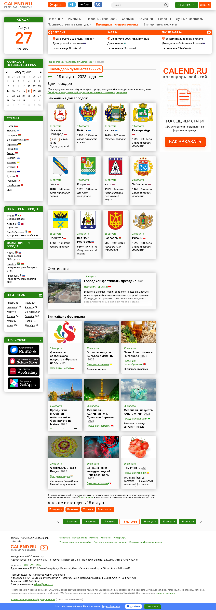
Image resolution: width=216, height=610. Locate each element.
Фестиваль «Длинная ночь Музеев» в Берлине (100, 413)
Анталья (12, 224)
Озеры (81, 184)
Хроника (128, 19)
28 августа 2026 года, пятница (130, 38)
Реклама (93, 537)
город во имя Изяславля (112, 248)
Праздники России (60, 368)
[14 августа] (58, 522)
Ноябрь (29, 321)
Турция (11, 176)
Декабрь (30, 325)
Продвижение (79, 537)
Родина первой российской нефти (114, 196)
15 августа (71, 521)
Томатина (131, 467)
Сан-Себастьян (15, 232)
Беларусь (12, 135)
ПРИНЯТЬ (152, 606)
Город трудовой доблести (59, 148)
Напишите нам (86, 497)
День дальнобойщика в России (182, 43)
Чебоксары (139, 184)
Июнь (10, 325)
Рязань (137, 238)
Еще (9, 189)
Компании (146, 19)
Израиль (11, 158)
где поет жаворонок (84, 194)
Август (29, 307)
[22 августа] (201, 522)
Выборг (82, 130)
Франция (12, 180)
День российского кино (68, 43)
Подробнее (133, 606)
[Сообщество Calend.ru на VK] (98, 5)
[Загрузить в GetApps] (23, 383)
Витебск (11, 264)
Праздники (55, 19)
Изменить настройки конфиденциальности (33, 599)
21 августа (188, 521)
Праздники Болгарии (135, 418)
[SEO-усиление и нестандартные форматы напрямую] (185, 151)
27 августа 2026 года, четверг (74, 38)
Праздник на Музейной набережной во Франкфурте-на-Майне (61, 417)
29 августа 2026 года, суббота (184, 38)
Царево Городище (115, 139)
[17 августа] (50, 76)
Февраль (12, 307)
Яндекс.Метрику (111, 606)
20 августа (169, 521)
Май (9, 321)
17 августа (109, 521)
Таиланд (12, 171)
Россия (11, 126)
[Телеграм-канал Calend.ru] (72, 5)
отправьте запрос (165, 593)
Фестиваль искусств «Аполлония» (138, 411)
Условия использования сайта (75, 542)
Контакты (106, 537)
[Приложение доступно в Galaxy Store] (23, 361)
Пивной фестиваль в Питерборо (138, 354)
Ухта (108, 184)
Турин (10, 215)
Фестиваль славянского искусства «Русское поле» (63, 358)
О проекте (64, 537)
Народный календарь (102, 19)
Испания (11, 162)
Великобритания (16, 139)
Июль (28, 302)
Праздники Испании (98, 364)
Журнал (57, 4)
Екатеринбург (141, 130)
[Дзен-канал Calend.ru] (85, 5)
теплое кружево (59, 246)
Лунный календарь (189, 19)
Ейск (53, 184)
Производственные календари (69, 24)
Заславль (111, 238)
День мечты (115, 43)
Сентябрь (30, 311)
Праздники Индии (60, 476)
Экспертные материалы (160, 24)
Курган (109, 130)
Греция (11, 148)
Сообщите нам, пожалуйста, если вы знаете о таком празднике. (87, 92)
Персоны (164, 19)
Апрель (11, 316)
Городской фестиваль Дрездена (110, 281)
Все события (105, 509)
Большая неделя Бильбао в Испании (100, 354)
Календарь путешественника (117, 24)
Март (10, 311)
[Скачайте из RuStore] (23, 350)
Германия (12, 144)
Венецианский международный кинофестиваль (98, 471)
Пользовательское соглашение (110, 542)
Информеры (120, 537)
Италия (11, 167)
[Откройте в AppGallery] (23, 372)
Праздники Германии (96, 286)
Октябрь (29, 316)
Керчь (10, 252)
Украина (11, 130)
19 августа (150, 521)
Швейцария (13, 185)
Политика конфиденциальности (146, 542)
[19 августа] (101, 76)
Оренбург (56, 238)
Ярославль (13, 275)
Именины (75, 19)
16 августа (90, 521)
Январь (11, 302)
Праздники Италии (97, 483)
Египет (11, 153)
